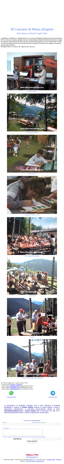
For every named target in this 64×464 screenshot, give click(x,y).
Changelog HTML (51, 459)
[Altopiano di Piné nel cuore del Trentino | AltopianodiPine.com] (32, 458)
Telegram (13, 384)
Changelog (58, 459)
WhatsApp (19, 384)
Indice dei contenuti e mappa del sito (35, 461)
